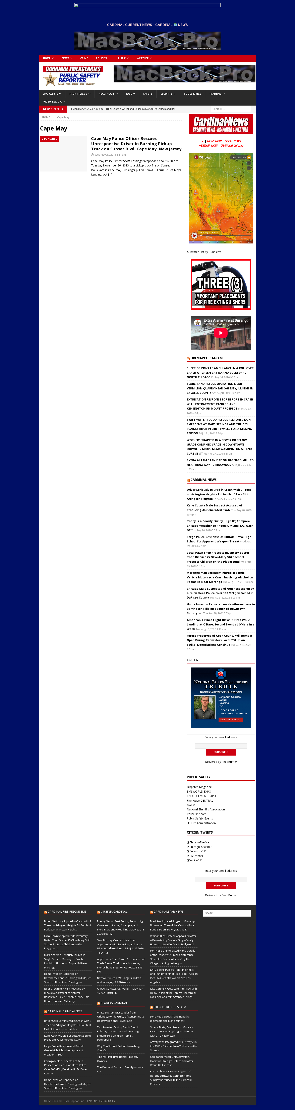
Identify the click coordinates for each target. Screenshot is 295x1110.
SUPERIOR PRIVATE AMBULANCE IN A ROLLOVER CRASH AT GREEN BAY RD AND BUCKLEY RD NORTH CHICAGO (220, 372)
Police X (101, 58)
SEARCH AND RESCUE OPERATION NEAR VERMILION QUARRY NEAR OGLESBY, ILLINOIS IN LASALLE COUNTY (220, 388)
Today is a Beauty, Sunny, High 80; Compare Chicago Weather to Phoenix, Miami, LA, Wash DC (220, 525)
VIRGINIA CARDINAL (114, 911)
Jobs (129, 93)
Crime (84, 58)
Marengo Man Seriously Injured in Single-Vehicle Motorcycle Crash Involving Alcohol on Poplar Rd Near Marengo (220, 577)
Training (215, 93)
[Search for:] (231, 109)
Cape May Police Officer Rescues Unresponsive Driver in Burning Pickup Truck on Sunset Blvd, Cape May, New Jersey (136, 144)
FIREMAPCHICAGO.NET (208, 358)
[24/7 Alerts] (63, 153)
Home (47, 58)
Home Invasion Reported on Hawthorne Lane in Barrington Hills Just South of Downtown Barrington (221, 608)
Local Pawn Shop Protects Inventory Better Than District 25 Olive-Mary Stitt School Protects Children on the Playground (218, 557)
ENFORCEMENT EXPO (201, 796)
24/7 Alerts (50, 93)
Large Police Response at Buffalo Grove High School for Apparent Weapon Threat (64, 1050)
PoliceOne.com (196, 814)
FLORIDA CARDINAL (114, 1003)
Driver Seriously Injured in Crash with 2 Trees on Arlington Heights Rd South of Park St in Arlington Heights (219, 494)
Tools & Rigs (192, 93)
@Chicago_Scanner (199, 847)
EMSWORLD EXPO (199, 791)
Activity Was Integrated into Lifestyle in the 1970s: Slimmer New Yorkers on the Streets (173, 1046)
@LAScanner (195, 856)
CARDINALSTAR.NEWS (168, 911)
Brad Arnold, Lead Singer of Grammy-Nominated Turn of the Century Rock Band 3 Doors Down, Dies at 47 (172, 925)
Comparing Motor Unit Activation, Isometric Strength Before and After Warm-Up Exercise (171, 1061)
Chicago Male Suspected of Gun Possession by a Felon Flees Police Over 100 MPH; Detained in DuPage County (220, 593)
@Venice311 (195, 860)
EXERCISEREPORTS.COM (170, 1007)
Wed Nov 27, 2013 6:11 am (110, 154)
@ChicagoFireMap (199, 842)
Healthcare (107, 93)
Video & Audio (52, 101)
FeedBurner (229, 762)
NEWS (65, 58)
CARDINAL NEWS (203, 479)
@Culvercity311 (197, 851)
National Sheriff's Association (206, 809)
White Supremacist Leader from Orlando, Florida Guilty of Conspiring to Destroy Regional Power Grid (120, 1017)
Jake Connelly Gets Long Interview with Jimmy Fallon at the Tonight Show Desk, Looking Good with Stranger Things (173, 993)
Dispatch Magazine (199, 787)
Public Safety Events (200, 818)
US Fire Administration (201, 823)
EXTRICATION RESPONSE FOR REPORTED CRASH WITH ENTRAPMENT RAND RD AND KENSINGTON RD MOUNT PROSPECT (220, 403)
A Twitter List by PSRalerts (204, 252)
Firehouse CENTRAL (200, 800)
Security (166, 93)
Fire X (122, 58)
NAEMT (192, 805)
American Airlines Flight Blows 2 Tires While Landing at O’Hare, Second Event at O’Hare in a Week (220, 624)
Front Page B (78, 93)
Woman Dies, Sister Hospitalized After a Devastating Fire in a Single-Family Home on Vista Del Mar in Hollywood (173, 940)
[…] (110, 174)
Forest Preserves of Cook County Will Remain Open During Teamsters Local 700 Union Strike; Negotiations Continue (219, 640)
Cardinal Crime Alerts (65, 1011)
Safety (147, 93)
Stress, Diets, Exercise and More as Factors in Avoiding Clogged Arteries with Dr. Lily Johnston (171, 1031)
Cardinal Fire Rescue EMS (67, 911)
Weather (143, 58)
